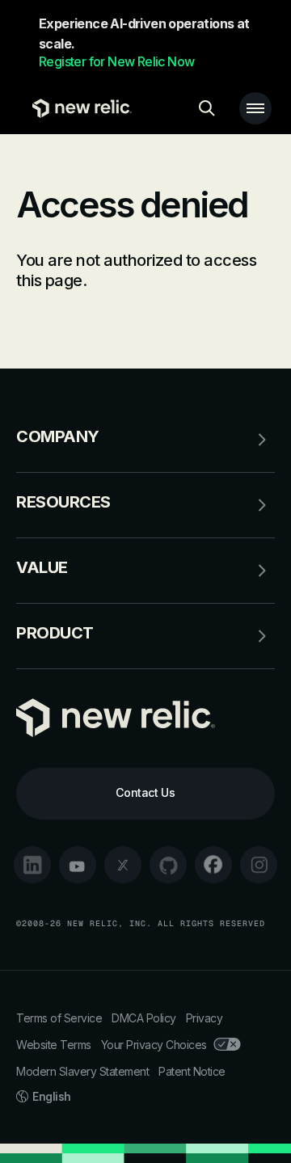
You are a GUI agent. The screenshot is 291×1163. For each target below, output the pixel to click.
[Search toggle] (207, 108)
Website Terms (53, 1044)
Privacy (204, 1018)
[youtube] (77, 864)
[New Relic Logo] (78, 108)
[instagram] (258, 864)
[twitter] (122, 864)
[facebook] (213, 864)
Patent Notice (192, 1071)
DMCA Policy (144, 1018)
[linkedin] (32, 864)
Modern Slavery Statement (82, 1071)
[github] (168, 864)
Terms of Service (59, 1018)
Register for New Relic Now (116, 61)
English (51, 1096)
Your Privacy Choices (154, 1044)
